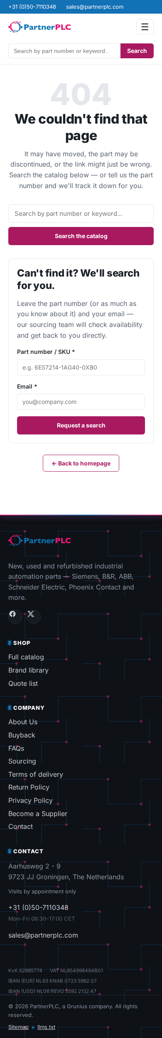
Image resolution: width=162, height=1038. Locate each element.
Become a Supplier (37, 813)
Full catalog (26, 657)
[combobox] (64, 50)
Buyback (21, 735)
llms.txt (46, 1027)
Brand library (28, 670)
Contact (20, 826)
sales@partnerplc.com (43, 935)
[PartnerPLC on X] (34, 617)
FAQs (16, 748)
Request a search (81, 425)
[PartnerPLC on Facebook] (15, 617)
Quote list (23, 683)
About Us (22, 722)
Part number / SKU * (46, 351)
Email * (27, 386)
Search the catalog (81, 235)
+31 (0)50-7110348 (38, 907)
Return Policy (28, 787)
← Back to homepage (81, 463)
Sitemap (18, 1027)
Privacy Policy (30, 800)
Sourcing (22, 761)
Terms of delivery (35, 774)
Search (137, 50)
